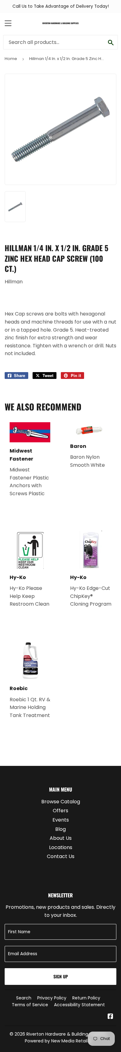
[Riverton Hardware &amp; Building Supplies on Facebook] (110, 1016)
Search (23, 998)
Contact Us (60, 856)
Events (60, 819)
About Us (61, 838)
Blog (60, 829)
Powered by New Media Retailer (58, 1041)
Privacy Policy (51, 998)
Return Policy (86, 998)
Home (11, 59)
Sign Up (60, 976)
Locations (60, 847)
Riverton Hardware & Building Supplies (66, 1034)
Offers (60, 810)
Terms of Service (30, 1005)
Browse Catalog (60, 801)
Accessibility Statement (79, 1005)
